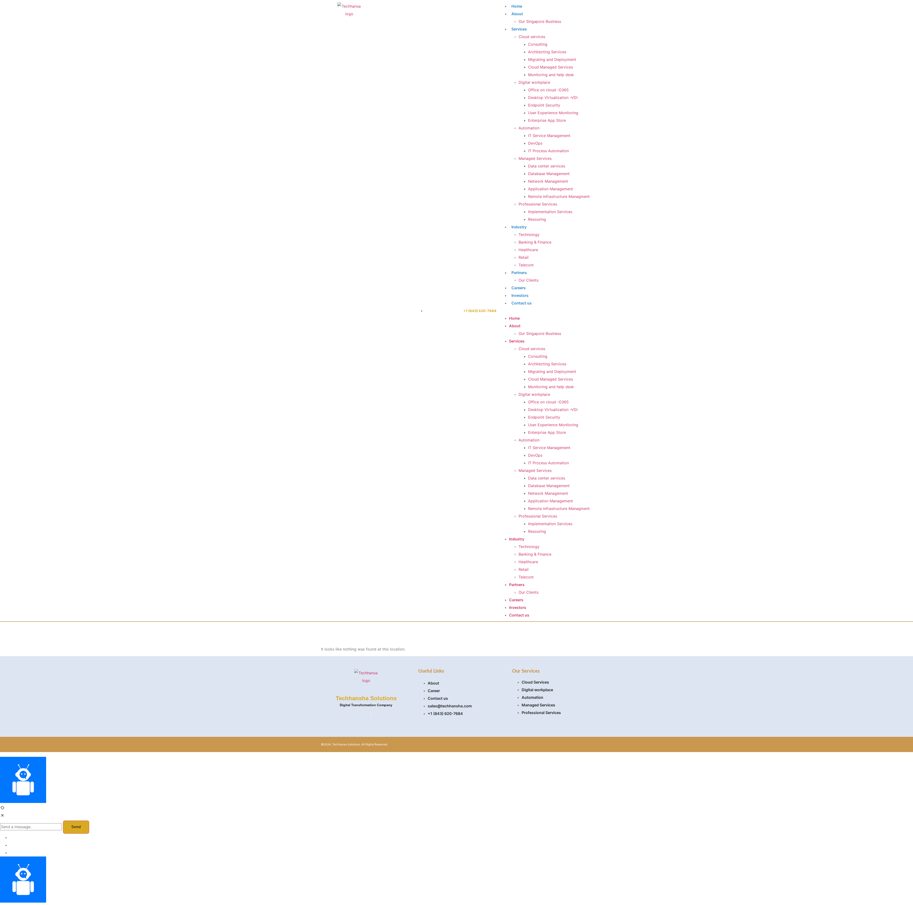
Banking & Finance (535, 242)
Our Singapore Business (540, 21)
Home (516, 6)
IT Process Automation (548, 150)
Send (76, 827)
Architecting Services (547, 51)
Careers (518, 287)
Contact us (521, 303)
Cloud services (532, 36)
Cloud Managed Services (550, 67)
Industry (519, 227)
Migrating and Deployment (552, 59)
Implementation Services (550, 211)
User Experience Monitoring (553, 112)
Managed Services (535, 158)
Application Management (550, 188)
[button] (545, 310)
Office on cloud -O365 (548, 90)
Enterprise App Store (547, 120)
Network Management (548, 181)
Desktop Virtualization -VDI (553, 97)
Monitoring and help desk (551, 74)
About (517, 13)
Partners (519, 272)
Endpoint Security (544, 105)
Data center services (546, 166)
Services (519, 29)
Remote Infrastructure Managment (559, 196)
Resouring (537, 219)
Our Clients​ (529, 280)
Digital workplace (534, 82)
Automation (529, 128)
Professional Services (538, 204)
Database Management (549, 173)
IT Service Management (549, 135)
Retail (524, 257)
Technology (529, 234)
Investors (520, 295)
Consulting (537, 44)
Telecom (526, 265)
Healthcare (528, 249)
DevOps (535, 143)
